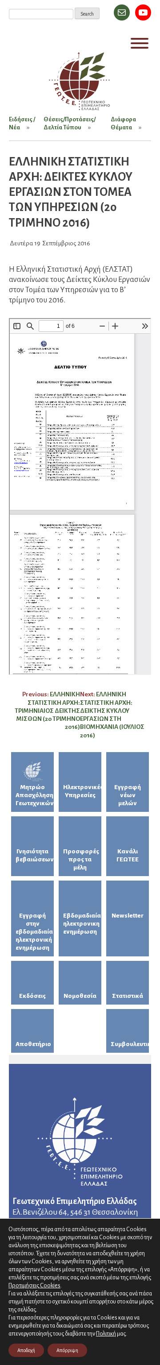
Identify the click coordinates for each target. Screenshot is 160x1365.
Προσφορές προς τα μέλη (81, 859)
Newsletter (128, 915)
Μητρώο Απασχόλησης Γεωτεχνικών (35, 795)
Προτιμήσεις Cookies (34, 1285)
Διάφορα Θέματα (123, 123)
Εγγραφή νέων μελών (127, 795)
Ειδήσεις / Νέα (22, 123)
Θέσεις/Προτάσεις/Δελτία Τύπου (70, 123)
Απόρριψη (67, 1350)
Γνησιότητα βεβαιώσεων (35, 855)
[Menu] (139, 43)
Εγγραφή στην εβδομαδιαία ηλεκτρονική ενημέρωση (34, 931)
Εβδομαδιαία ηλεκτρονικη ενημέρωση (82, 923)
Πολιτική (106, 1334)
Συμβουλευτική (130, 1044)
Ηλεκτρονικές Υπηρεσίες (82, 791)
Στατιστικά (127, 996)
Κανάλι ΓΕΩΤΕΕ (127, 855)
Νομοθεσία (80, 996)
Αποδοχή (26, 1350)
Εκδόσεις (32, 996)
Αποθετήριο (33, 1044)
